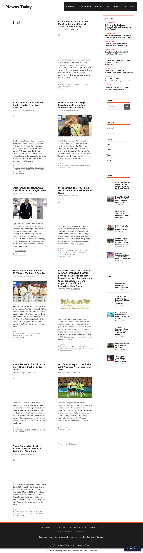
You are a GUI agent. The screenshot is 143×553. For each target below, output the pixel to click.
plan (64, 252)
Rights (89, 348)
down (33, 430)
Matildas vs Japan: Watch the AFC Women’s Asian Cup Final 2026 (74, 367)
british (69, 84)
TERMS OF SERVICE (96, 527)
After (64, 84)
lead (43, 430)
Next (72, 444)
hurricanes (39, 168)
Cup (29, 511)
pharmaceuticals (80, 348)
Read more (77, 78)
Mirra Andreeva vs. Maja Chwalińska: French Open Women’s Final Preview (72, 105)
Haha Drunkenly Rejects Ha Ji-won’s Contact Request (117, 53)
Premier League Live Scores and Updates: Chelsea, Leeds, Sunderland (117, 62)
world (41, 513)
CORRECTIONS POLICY (62, 527)
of (88, 250)
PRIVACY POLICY (80, 527)
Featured (63, 427)
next (85, 250)
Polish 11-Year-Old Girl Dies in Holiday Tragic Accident (117, 88)
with (68, 86)
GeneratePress (83, 545)
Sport (115, 6)
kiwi (86, 84)
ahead (62, 250)
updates (43, 169)
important (85, 346)
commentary (19, 333)
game (81, 250)
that (64, 254)
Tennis (89, 165)
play (68, 252)
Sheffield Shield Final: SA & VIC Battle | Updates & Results (29, 272)
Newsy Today (19, 6)
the (34, 169)
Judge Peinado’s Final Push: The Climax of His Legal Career (30, 189)
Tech (124, 6)
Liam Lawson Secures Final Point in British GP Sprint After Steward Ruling (73, 24)
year (73, 254)
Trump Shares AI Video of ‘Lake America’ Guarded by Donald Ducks (118, 80)
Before (68, 346)
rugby (24, 169)
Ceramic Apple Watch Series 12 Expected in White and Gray (117, 45)
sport (23, 335)
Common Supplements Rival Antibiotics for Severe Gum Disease (119, 71)
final (80, 84)
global (78, 346)
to (34, 513)
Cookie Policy (46, 527)
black (25, 511)
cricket (27, 333)
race (64, 86)
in (83, 84)
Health (98, 6)
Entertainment (84, 6)
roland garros (80, 165)
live (14, 169)
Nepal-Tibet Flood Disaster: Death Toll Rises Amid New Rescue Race (118, 36)
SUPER (29, 169)
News (106, 6)
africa (17, 511)
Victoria (29, 335)
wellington (17, 171)
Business (70, 6)
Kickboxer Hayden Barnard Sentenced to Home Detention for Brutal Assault (118, 27)
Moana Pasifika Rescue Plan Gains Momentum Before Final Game (75, 190)
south (26, 513)
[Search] (127, 107)
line (89, 84)
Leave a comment (66, 88)
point (60, 86)
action (17, 168)
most (15, 513)
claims (75, 84)
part (59, 252)
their (69, 254)
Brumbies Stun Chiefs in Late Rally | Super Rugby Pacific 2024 (29, 367)
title (37, 169)
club (67, 250)
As (21, 511)
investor (61, 348)
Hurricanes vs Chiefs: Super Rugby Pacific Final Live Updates (28, 105)
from (32, 168)
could (71, 250)
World (132, 6)
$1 (60, 84)
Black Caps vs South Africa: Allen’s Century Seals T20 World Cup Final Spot (28, 449)
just (41, 511)
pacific (18, 169)
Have (37, 511)
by (15, 430)
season (84, 252)
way (37, 513)
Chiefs (23, 168)
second (20, 513)
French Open (69, 165)
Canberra (20, 430)
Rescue (72, 252)
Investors (69, 348)
